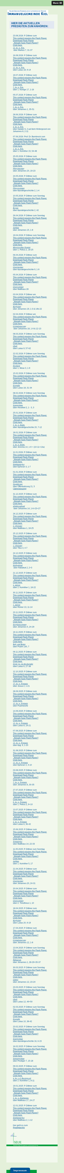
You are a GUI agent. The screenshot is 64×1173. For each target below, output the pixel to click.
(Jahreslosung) (19, 489)
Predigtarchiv (19, 1127)
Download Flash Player (23, 40)
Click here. (17, 45)
